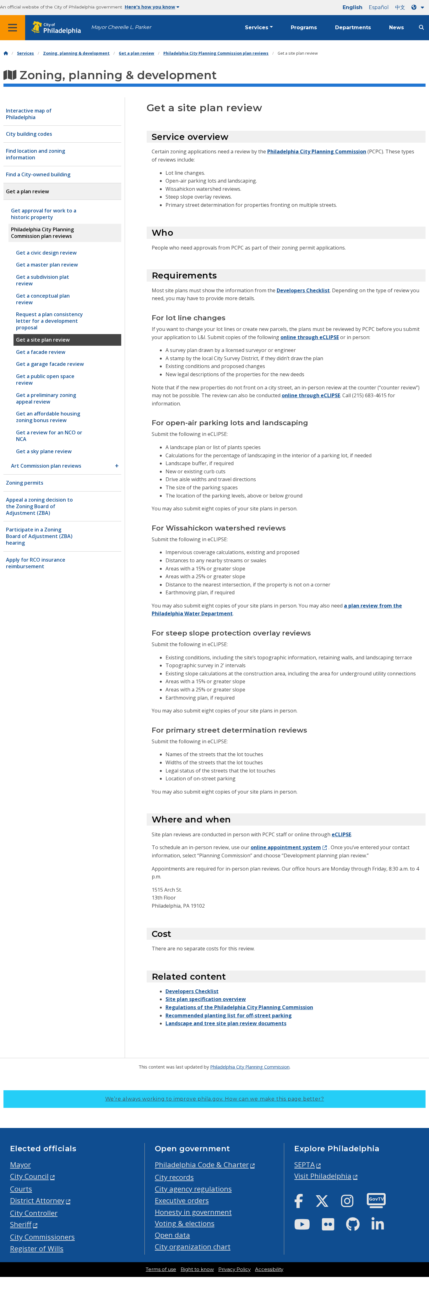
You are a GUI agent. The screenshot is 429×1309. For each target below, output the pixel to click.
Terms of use (161, 1269)
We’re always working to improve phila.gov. (214, 1099)
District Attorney (37, 1200)
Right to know (197, 1269)
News (396, 27)
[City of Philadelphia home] (58, 28)
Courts (21, 1189)
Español (379, 7)
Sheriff (20, 1224)
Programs (304, 27)
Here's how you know (150, 6)
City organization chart (193, 1246)
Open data (172, 1235)
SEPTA (304, 1164)
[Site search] (421, 27)
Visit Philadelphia (322, 1176)
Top (415, 1239)
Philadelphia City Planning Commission (316, 151)
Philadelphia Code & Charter (202, 1164)
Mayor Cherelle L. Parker (121, 27)
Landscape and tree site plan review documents (226, 1023)
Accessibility (269, 1269)
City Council (29, 1176)
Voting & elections (185, 1223)
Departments (353, 27)
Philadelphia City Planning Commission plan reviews (216, 53)
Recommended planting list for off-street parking (229, 1015)
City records (174, 1177)
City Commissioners (42, 1237)
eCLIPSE (341, 834)
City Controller (33, 1213)
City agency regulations (193, 1189)
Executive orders (182, 1200)
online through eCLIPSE (309, 337)
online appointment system (286, 847)
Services (256, 27)
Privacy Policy (234, 1269)
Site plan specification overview (206, 999)
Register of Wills (36, 1248)
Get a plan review (136, 53)
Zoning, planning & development (76, 53)
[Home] (5, 53)
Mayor (20, 1164)
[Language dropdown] (419, 7)
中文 (400, 7)
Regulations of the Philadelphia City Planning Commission (239, 1007)
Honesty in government (193, 1212)
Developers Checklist (303, 290)
